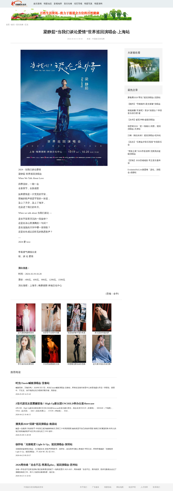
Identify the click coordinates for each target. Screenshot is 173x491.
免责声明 (132, 487)
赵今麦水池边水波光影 (102, 364)
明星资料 (98, 4)
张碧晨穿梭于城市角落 (76, 333)
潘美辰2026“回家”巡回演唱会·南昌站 (36, 424)
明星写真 (88, 4)
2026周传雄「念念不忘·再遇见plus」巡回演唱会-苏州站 (47, 464)
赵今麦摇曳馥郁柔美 (26, 333)
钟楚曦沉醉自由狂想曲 (76, 364)
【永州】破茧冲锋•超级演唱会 (141, 120)
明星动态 (48, 4)
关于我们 (83, 487)
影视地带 (58, 4)
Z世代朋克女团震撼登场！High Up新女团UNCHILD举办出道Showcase (55, 403)
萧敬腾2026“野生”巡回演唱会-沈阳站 (144, 97)
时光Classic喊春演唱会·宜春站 (33, 383)
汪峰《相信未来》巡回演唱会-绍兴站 (144, 135)
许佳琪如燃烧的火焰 (51, 364)
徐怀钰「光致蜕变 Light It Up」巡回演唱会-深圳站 (44, 444)
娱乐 (13, 25)
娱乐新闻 (38, 4)
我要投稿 (107, 487)
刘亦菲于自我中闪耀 (51, 333)
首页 (8, 25)
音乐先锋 (68, 4)
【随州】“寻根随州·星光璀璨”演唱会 (144, 104)
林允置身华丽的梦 (102, 333)
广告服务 (95, 487)
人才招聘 (144, 487)
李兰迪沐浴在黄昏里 (26, 364)
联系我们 (156, 487)
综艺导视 (78, 4)
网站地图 (119, 487)
